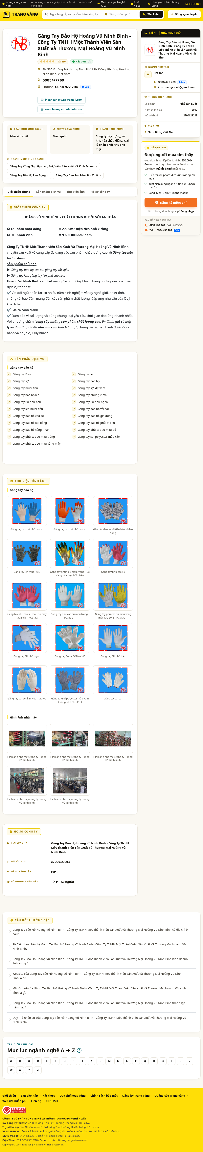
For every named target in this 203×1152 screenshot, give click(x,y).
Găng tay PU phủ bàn (27, 402)
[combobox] (76, 14)
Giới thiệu (137, 3)
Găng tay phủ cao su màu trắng (34, 436)
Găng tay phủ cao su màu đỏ (97, 430)
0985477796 (53, 80)
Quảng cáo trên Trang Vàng (165, 3)
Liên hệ (36, 1101)
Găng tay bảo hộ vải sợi (93, 409)
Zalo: (164, 230)
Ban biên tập (29, 1095)
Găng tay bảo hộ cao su (28, 416)
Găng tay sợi (21, 381)
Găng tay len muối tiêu (28, 409)
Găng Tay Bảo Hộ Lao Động (28, 175)
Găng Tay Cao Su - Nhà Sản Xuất (77, 175)
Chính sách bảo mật (104, 1095)
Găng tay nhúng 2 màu (93, 395)
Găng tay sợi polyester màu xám (99, 436)
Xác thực (49, 1095)
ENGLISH (195, 4)
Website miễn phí (14, 1101)
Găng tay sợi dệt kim (91, 388)
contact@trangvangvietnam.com (68, 1140)
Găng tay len (86, 374)
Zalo (87, 86)
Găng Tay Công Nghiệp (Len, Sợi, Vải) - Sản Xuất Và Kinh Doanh (52, 166)
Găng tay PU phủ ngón (93, 402)
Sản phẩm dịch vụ (48, 192)
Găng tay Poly (22, 374)
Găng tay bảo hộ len (26, 395)
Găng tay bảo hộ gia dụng (95, 416)
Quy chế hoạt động (72, 1095)
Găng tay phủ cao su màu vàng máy (36, 443)
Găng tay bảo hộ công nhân (31, 430)
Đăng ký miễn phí (186, 14)
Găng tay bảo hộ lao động (30, 423)
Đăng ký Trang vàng (136, 1095)
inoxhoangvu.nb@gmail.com (63, 100)
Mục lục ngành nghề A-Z (113, 3)
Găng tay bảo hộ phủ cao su (96, 423)
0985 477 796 (66, 87)
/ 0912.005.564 (166, 225)
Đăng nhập (187, 211)
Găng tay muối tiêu (25, 388)
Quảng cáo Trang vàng (169, 1095)
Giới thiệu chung (19, 192)
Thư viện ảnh (76, 192)
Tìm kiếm (153, 14)
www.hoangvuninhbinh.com (63, 109)
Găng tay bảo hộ (22, 367)
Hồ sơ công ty (100, 192)
